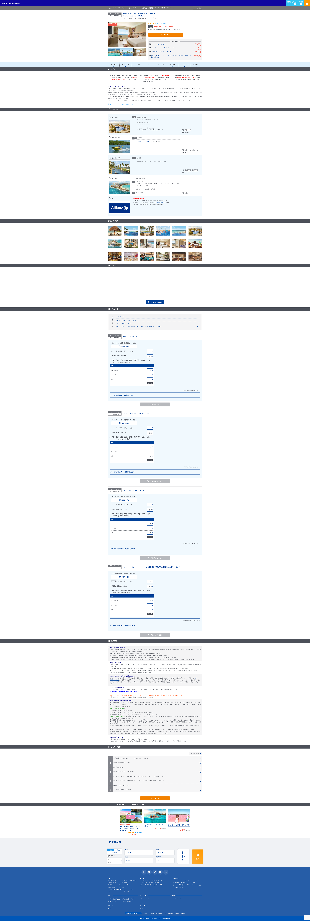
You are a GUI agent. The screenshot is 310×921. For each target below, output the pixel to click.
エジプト (179, 898)
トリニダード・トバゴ (178, 887)
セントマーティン (177, 884)
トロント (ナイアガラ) (145, 884)
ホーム (145, 913)
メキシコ (110, 898)
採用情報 (183, 913)
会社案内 (177, 913)
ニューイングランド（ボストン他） (116, 887)
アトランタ (125, 889)
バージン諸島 (198, 886)
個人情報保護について (161, 913)
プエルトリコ (183, 882)
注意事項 (172, 64)
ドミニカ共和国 (191, 882)
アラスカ (128, 884)
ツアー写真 (137, 64)
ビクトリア (150, 882)
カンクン (124, 8)
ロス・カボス (190, 884)
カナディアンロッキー (145, 880)
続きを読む (114, 293)
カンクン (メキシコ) (177, 880)
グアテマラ (129, 901)
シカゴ (131, 889)
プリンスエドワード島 (157, 884)
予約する (167, 34)
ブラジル (115, 898)
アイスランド (149, 898)
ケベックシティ (152, 886)
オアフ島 (123, 891)
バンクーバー (143, 882)
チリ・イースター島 (129, 898)
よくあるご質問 (184, 64)
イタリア (142, 898)
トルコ (174, 898)
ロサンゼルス (111, 880)
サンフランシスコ (132, 880)
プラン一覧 (161, 64)
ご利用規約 (151, 913)
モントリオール (144, 886)
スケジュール (125, 64)
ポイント (113, 64)
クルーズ (142, 908)
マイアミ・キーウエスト (114, 891)
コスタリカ (121, 898)
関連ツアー (196, 64)
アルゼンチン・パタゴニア (114, 901)
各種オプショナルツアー (144, 141)
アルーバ (184, 884)
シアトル (110, 882)
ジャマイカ (196, 880)
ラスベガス (124, 880)
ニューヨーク (111, 886)
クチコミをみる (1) (163, 23)
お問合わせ (170, 913)
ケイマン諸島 (176, 882)
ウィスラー (156, 882)
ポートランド (122, 884)
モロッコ (110, 908)
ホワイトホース (164, 880)
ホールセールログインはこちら (133, 913)
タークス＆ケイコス (189, 886)
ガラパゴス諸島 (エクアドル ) (128, 899)
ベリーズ (124, 901)
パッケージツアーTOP (114, 8)
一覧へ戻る (198, 8)
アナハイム (118, 880)
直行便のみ (112, 856)
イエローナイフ (155, 880)
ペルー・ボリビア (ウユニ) (114, 899)
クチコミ (149, 64)
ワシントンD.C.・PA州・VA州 (115, 889)
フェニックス (124, 882)
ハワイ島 (128, 891)
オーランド (118, 886)
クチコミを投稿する (156, 302)
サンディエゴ (116, 882)
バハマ (184, 880)
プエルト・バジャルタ (178, 886)
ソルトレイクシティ (112, 884)
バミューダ (189, 880)
